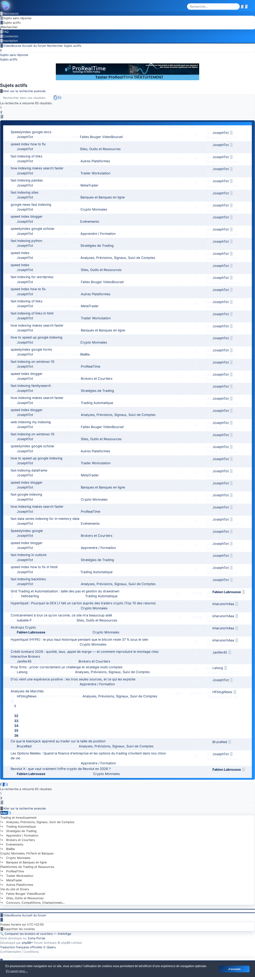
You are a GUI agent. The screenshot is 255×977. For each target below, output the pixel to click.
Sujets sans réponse (14, 55)
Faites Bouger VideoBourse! (101, 137)
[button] (2, 117)
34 (16, 726)
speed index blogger (27, 216)
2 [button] (1, 112)
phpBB (26, 943)
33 (16, 721)
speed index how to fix (28, 144)
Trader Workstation (95, 173)
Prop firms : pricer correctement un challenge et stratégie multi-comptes (66, 667)
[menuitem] (15, 18)
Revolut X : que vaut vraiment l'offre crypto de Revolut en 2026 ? (61, 769)
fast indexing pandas (27, 180)
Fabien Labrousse (226, 592)
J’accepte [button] (234, 968)
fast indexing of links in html (32, 313)
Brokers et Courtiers (96, 379)
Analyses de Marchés (27, 691)
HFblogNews (27, 696)
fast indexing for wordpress (32, 277)
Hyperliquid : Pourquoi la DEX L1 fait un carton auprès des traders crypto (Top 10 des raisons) (83, 603)
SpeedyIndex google (27, 531)
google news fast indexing (31, 204)
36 (16, 736)
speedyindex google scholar (33, 229)
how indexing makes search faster (37, 168)
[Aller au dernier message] (231, 133)
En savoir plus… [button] (17, 971)
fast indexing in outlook (29, 555)
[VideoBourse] (127, 5)
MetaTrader (89, 185)
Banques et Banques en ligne (102, 197)
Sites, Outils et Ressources (100, 149)
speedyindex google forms (31, 349)
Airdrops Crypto (23, 627)
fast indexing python (26, 241)
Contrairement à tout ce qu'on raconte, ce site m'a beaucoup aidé (61, 615)
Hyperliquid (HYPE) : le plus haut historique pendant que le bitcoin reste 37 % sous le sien (79, 639)
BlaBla (85, 354)
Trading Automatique (97, 403)
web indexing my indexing (31, 422)
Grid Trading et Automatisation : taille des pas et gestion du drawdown (65, 591)
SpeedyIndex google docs (31, 132)
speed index (20, 253)
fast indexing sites (24, 192)
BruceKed (24, 746)
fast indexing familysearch (31, 386)
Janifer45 (24, 661)
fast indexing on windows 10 (32, 362)
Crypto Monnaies (93, 209)
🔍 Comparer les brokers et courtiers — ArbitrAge (35, 934)
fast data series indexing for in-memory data (45, 519)
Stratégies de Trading (97, 246)
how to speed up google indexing (36, 337)
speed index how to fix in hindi (34, 567)
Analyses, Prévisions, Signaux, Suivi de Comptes (117, 258)
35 (16, 730)
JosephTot (25, 137)
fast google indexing (26, 494)
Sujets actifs (8, 59)
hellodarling (30, 596)
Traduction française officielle (21, 947)
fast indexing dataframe (29, 470)
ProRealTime (90, 366)
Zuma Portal (36, 938)
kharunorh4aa (223, 604)
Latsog (22, 672)
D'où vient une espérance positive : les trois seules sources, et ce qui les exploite (73, 679)
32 (16, 716)
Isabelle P (24, 620)
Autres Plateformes (95, 161)
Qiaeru (51, 947)
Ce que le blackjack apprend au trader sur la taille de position (58, 741)
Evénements (89, 221)
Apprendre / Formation (98, 234)
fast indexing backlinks (28, 579)
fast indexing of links (26, 156)
